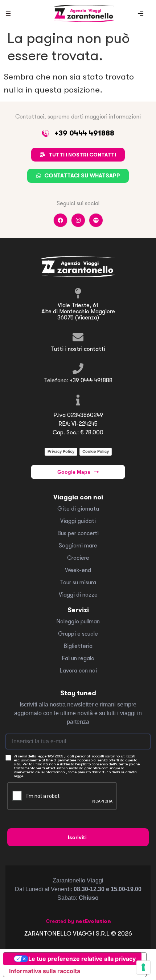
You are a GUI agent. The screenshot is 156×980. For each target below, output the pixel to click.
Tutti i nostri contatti (78, 349)
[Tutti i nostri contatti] (78, 337)
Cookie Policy (95, 451)
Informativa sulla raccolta (44, 971)
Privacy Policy (61, 451)
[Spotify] (96, 220)
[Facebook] (60, 220)
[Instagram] (78, 220)
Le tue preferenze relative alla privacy (82, 958)
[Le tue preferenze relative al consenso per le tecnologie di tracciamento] (143, 967)
